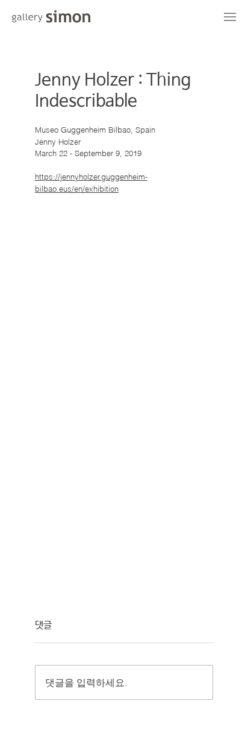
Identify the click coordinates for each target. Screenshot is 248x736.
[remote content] (124, 360)
